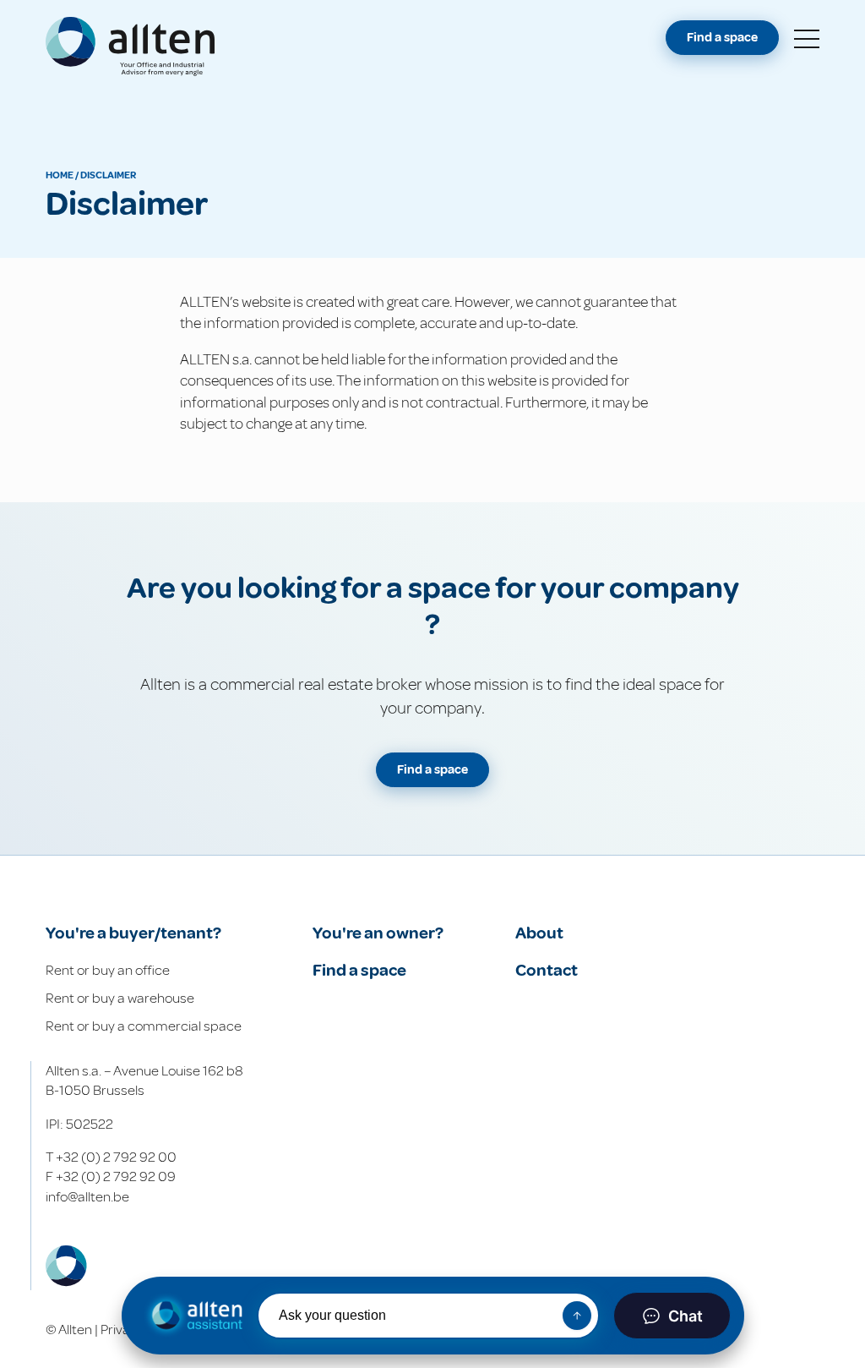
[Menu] (806, 40)
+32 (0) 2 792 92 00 (116, 1157)
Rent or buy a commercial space (144, 1026)
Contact (546, 970)
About (539, 933)
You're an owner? (378, 933)
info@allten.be (87, 1197)
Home (59, 175)
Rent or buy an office (108, 970)
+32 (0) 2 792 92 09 (116, 1176)
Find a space (722, 38)
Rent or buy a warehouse (120, 998)
